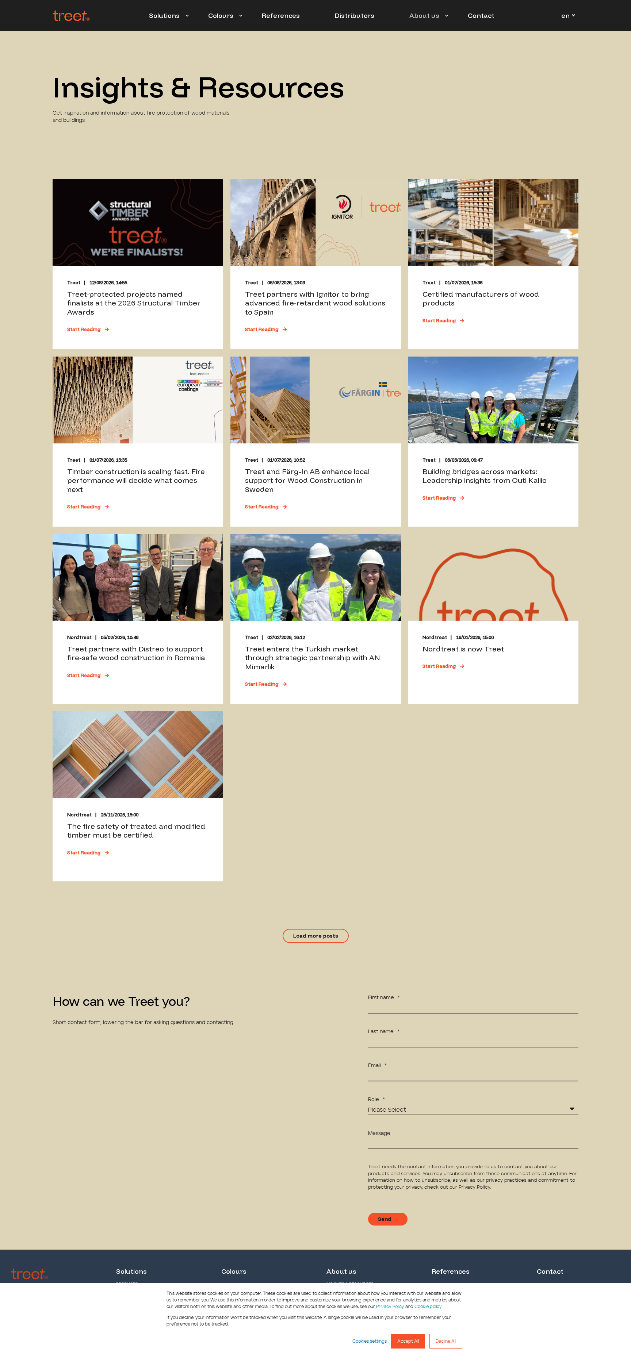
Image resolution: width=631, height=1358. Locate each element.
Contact (550, 1271)
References (451, 1271)
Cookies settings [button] (369, 1341)
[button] (316, 936)
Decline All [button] (446, 1341)
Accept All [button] (408, 1341)
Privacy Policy (390, 1306)
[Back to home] (71, 16)
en (565, 15)
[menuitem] (187, 16)
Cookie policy (428, 1306)
